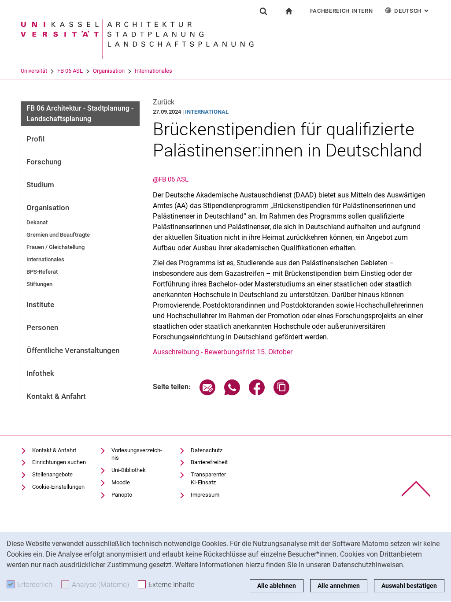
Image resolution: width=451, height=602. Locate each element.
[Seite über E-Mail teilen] (207, 393)
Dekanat (37, 222)
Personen (42, 327)
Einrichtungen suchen (59, 462)
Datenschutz (206, 450)
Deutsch (412, 10)
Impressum (205, 494)
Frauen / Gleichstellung (55, 247)
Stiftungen (39, 284)
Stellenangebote (52, 474)
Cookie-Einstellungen (58, 486)
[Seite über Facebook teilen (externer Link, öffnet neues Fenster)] (257, 393)
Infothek (40, 373)
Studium (40, 184)
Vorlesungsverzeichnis (136, 454)
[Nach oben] (416, 489)
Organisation (109, 70)
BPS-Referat (42, 271)
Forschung (44, 161)
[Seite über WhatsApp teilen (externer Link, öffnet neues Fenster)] (232, 393)
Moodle (120, 482)
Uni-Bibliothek (128, 470)
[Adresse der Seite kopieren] (281, 393)
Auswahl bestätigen (409, 585)
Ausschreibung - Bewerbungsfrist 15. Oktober (222, 352)
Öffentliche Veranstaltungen (72, 350)
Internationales (153, 70)
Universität (34, 70)
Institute (40, 304)
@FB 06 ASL (171, 179)
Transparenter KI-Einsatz (208, 478)
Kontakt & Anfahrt (56, 396)
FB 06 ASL (70, 70)
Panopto (121, 494)
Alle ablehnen (276, 585)
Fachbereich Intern (341, 10)
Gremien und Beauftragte (58, 234)
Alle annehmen (339, 585)
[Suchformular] (263, 11)
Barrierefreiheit (209, 462)
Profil (35, 138)
